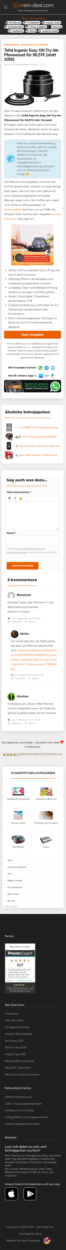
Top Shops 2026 (14, 1040)
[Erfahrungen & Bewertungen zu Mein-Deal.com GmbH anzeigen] (20, 968)
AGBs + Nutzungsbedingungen (23, 1103)
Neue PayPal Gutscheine (19, 1061)
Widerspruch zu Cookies (19, 1110)
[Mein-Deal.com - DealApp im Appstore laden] (14, 1194)
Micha (24, 634)
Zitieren (32, 621)
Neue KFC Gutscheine (18, 1067)
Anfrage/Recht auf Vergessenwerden (26, 1117)
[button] (9, 498)
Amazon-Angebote (16, 867)
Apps (9, 874)
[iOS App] (40, 375)
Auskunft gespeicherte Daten (22, 1123)
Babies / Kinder (14, 880)
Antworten (16, 621)
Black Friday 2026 (15, 1047)
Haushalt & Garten (35, 45)
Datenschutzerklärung (18, 1096)
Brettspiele (13, 894)
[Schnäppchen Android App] (52, 375)
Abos (10, 860)
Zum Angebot (33, 335)
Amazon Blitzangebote (18, 1033)
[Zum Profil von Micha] (14, 633)
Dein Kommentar (19, 492)
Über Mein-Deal (14, 1020)
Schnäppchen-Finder (17, 1027)
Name (11, 533)
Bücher (11, 901)
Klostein (23, 696)
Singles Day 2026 (15, 1054)
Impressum (11, 1013)
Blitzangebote (14, 887)
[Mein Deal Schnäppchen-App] (33, 1194)
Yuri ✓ (6, 64)
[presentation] (9, 498)
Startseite (11, 45)
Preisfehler (35, 1162)
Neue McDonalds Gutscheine (22, 1074)
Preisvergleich (13, 209)
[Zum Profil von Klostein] (11, 696)
